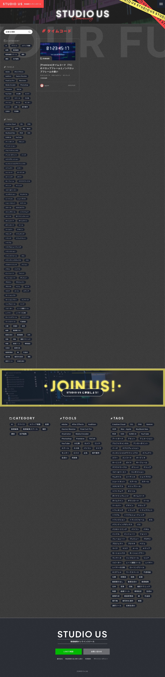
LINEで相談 (69, 651)
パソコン (8, 102)
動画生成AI (9, 335)
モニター (27, 102)
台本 (29, 335)
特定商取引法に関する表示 (74, 659)
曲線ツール (16, 343)
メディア (26, 291)
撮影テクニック (25, 339)
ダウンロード (10, 225)
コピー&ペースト (11, 190)
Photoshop (24, 85)
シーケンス (9, 199)
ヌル (23, 256)
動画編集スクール (11, 54)
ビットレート (10, 273)
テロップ (8, 234)
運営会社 (60, 659)
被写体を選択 (19, 357)
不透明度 (23, 322)
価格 (23, 326)
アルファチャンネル (12, 150)
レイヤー (8, 313)
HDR (16, 128)
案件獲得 (25, 107)
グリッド (8, 185)
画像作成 (17, 348)
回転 (14, 339)
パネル (8, 269)
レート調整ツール (23, 308)
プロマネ (8, 286)
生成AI (8, 111)
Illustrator (22, 80)
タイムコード (10, 221)
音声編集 (16, 59)
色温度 (25, 352)
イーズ (24, 155)
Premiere (9, 89)
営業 (7, 339)
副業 (7, 50)
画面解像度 (9, 352)
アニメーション (10, 146)
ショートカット (10, 203)
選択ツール (9, 361)
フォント (21, 273)
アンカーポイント (11, 155)
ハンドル (17, 269)
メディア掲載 (26, 46)
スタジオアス (20, 207)
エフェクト (9, 168)
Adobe (8, 72)
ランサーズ (25, 300)
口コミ (8, 107)
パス (27, 260)
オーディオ (20, 172)
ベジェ (18, 286)
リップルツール (10, 304)
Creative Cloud (11, 124)
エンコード (9, 172)
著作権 (8, 357)
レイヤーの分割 (21, 313)
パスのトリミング (11, 264)
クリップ (18, 185)
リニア (22, 304)
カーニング (9, 177)
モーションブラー (11, 300)
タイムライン (23, 221)
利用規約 (88, 659)
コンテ (8, 98)
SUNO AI (8, 137)
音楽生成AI (20, 361)
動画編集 (16, 50)
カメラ (27, 94)
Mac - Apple (27, 128)
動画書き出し (17, 330)
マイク (18, 102)
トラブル (8, 243)
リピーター (9, 308)
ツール (21, 225)
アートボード (10, 142)
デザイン (20, 229)
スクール (17, 98)
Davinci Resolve (21, 76)
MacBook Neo (10, 133)
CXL (21, 124)
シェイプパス (21, 199)
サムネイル (23, 194)
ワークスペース (10, 322)
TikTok (19, 89)
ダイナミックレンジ (22, 216)
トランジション (10, 251)
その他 (27, 98)
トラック (8, 238)
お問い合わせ (96, 651)
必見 (16, 107)
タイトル (8, 216)
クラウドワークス (24, 181)
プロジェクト (20, 282)
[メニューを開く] (161, 4)
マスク (8, 291)
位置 (7, 326)
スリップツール (10, 212)
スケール (8, 207)
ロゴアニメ (25, 317)
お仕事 (18, 94)
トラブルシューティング (13, 247)
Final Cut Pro (10, 80)
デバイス (14, 46)
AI (6, 46)
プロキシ (8, 282)
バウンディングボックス (13, 260)
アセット (21, 142)
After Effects (19, 72)
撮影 (23, 54)
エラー (19, 168)
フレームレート (10, 278)
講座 (7, 59)
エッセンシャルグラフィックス (15, 164)
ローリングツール (11, 317)
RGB (21, 133)
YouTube (9, 94)
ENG (29, 124)
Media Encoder (11, 85)
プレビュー (23, 278)
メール (17, 291)
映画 (7, 343)
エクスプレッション (12, 159)
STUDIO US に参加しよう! (82, 392)
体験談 (15, 326)
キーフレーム (10, 181)
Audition (8, 76)
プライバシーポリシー (101, 659)
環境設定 (27, 343)
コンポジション (10, 194)
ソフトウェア (24, 212)
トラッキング (20, 234)
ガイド (19, 177)
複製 (29, 357)
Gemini (8, 128)
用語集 (16, 111)
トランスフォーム (11, 256)
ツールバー (9, 229)
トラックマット (21, 238)
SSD (29, 133)
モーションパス (10, 295)
